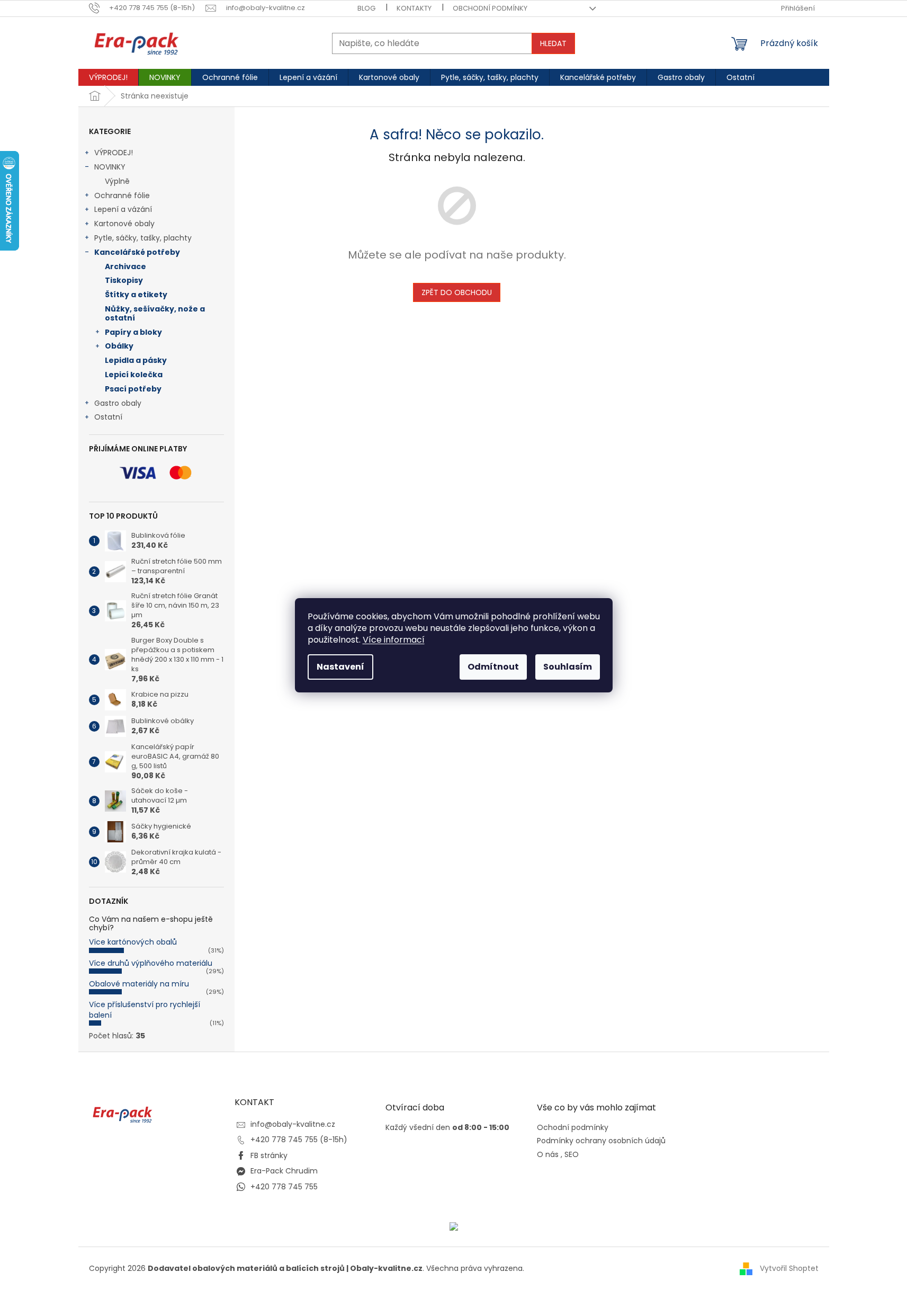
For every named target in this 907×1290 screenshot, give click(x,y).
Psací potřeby (133, 389)
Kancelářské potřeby (137, 252)
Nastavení (340, 667)
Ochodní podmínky (572, 1128)
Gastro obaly (117, 403)
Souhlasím (567, 667)
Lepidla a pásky (136, 360)
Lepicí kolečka (134, 374)
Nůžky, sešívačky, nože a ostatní (155, 313)
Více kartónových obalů (133, 942)
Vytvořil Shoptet (789, 1268)
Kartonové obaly (124, 223)
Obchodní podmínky (490, 8)
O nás (548, 1155)
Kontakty (414, 8)
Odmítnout (493, 667)
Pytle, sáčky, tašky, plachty (143, 238)
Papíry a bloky (133, 332)
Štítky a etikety (136, 294)
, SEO (570, 1155)
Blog (366, 8)
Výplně (117, 181)
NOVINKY (109, 167)
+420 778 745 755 (284, 1186)
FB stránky (269, 1155)
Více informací (394, 640)
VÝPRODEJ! (113, 152)
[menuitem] (108, 77)
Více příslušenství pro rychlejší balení (144, 1009)
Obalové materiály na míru (139, 983)
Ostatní (108, 417)
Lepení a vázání (123, 209)
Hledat (553, 43)
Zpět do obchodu (456, 292)
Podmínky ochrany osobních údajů (601, 1141)
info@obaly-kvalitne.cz (292, 1124)
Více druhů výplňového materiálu (150, 963)
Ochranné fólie (122, 195)
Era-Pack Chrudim (284, 1171)
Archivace (125, 266)
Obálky (119, 346)
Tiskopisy (124, 280)
